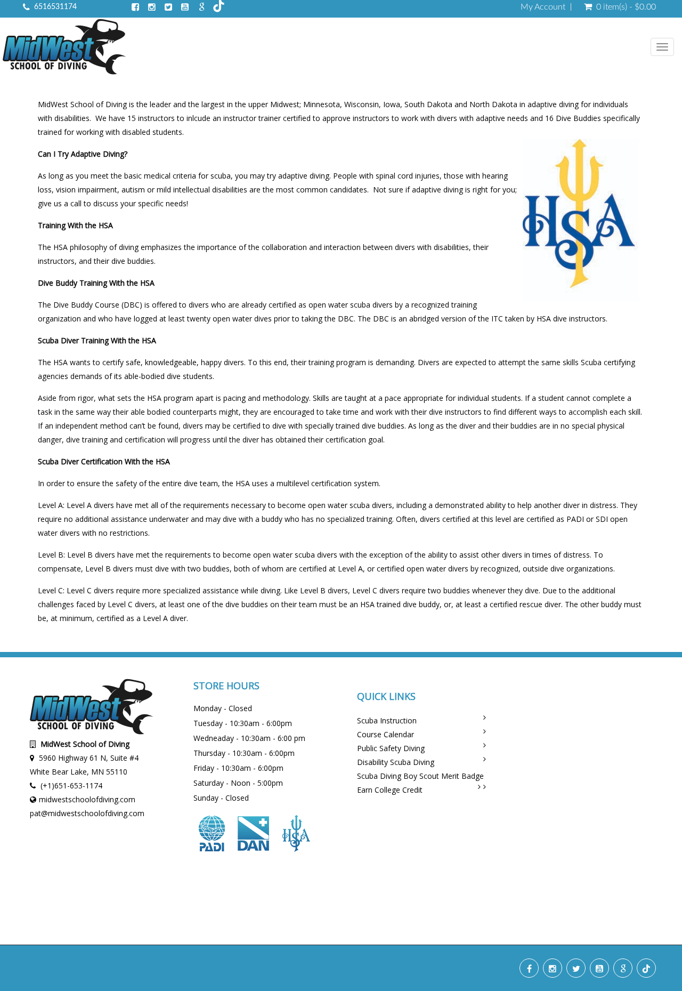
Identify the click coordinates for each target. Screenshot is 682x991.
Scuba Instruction (387, 720)
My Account (543, 7)
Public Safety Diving (391, 748)
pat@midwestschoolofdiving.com (87, 813)
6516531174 (55, 7)
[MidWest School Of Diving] (64, 48)
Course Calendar (385, 734)
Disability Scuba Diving (395, 762)
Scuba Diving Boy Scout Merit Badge (420, 776)
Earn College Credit (390, 790)
